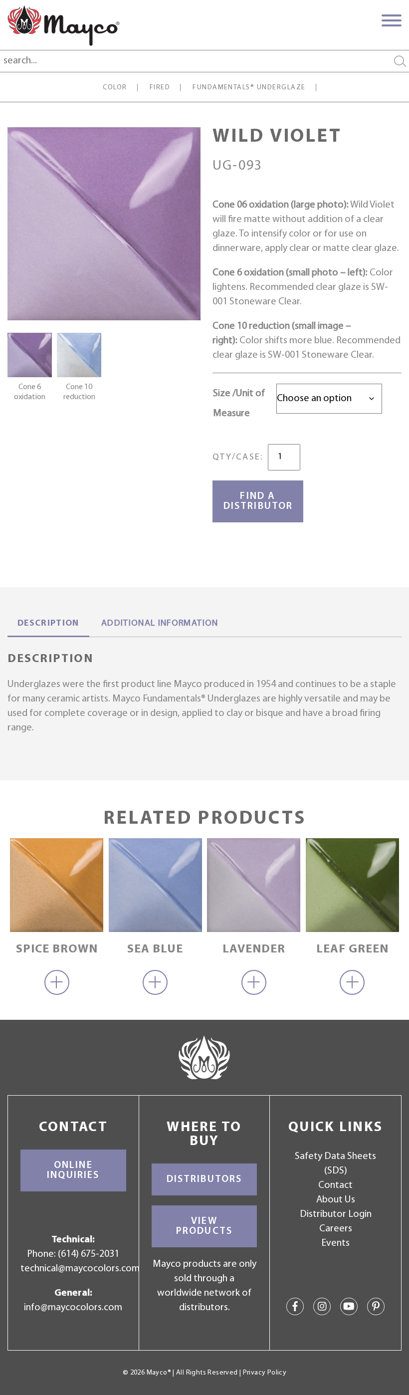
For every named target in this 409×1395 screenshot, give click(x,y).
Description (48, 623)
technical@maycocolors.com (80, 1269)
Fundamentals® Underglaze (249, 87)
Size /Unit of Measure (239, 404)
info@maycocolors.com (73, 1308)
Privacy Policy (264, 1373)
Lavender (253, 949)
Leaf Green (352, 949)
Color (115, 87)
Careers (335, 1229)
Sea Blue (155, 949)
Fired (160, 87)
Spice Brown (57, 949)
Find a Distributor (258, 501)
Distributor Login (336, 1214)
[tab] (48, 624)
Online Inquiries (73, 1170)
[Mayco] (63, 25)
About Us (335, 1200)
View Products (204, 1226)
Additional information (159, 623)
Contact (335, 1185)
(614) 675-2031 (88, 1254)
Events (335, 1243)
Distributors (204, 1179)
